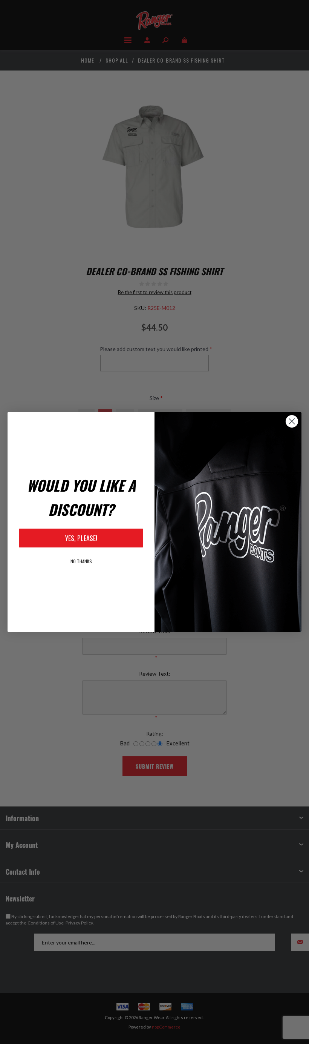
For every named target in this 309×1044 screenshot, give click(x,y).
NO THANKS (81, 561)
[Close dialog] (291, 421)
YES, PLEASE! (81, 538)
